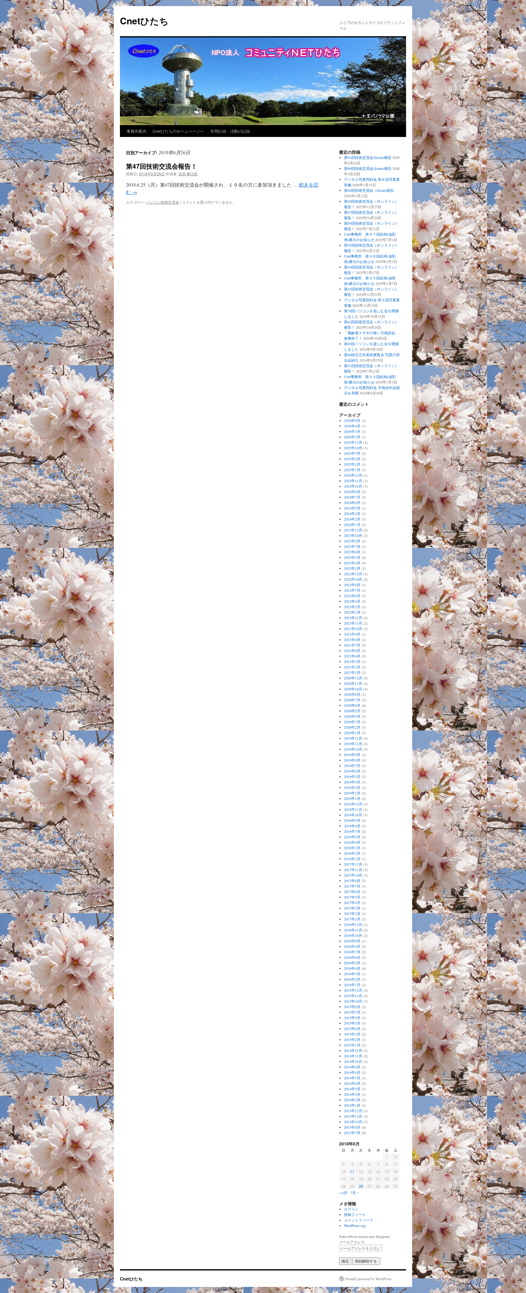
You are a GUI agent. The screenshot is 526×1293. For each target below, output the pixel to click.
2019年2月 (352, 792)
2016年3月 (352, 973)
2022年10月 (353, 579)
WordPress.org (355, 1225)
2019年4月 (352, 782)
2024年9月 (352, 491)
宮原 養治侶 (188, 173)
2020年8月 (352, 694)
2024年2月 (352, 519)
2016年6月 (352, 957)
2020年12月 (353, 677)
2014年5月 (352, 1088)
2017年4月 (352, 902)
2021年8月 (352, 639)
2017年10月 (353, 875)
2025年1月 (352, 469)
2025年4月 (352, 458)
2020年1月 (352, 732)
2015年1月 (352, 1044)
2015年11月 (353, 995)
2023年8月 (352, 540)
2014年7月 (352, 1077)
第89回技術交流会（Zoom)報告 (369, 190)
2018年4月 (352, 842)
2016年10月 (353, 935)
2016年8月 (352, 946)
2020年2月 (352, 727)
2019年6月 (352, 771)
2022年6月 (352, 595)
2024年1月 (352, 524)
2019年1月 (352, 798)
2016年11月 (353, 929)
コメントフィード (358, 1220)
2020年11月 (353, 683)
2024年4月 (352, 513)
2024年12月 (353, 475)
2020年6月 (352, 705)
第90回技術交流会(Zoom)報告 (367, 168)
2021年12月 (353, 617)
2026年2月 (352, 436)
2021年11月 (353, 623)
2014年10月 (353, 1061)
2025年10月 (353, 447)
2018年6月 (352, 836)
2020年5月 (352, 710)
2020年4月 (352, 716)
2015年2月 (352, 1039)
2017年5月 (352, 897)
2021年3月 (352, 661)
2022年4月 (352, 601)
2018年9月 (352, 820)
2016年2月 (352, 979)
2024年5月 (352, 508)
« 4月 (343, 1192)
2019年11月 (353, 743)
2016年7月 (352, 951)
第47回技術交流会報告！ (161, 165)
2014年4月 (352, 1094)
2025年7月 (352, 453)
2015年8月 (352, 1006)
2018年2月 (352, 853)
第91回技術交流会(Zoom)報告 (367, 157)
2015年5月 (352, 1023)
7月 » (354, 1192)
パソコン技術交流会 (162, 202)
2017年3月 (352, 908)
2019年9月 (352, 754)
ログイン (351, 1209)
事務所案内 (136, 131)
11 (352, 1171)
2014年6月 (352, 1083)
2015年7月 (352, 1012)
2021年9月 (352, 634)
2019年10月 (353, 749)
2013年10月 (353, 1121)
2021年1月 (352, 672)
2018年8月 (352, 825)
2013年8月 (352, 1127)
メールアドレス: (352, 1241)
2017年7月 (352, 886)
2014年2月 (352, 1099)
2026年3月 (352, 431)
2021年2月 (352, 666)
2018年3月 (352, 847)
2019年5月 (352, 776)
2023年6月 (352, 551)
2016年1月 (352, 984)
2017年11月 (353, 869)
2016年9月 (352, 940)
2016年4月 (352, 968)
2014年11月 (353, 1055)
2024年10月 (353, 486)
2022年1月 (352, 612)
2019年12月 (353, 738)
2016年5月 (352, 962)
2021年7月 (352, 645)
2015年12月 (353, 990)
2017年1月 (352, 918)
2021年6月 (352, 650)
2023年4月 (352, 562)
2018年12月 (353, 803)
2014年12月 (353, 1050)
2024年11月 (353, 480)
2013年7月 (352, 1132)
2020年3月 (352, 721)
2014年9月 (352, 1066)
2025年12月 (353, 442)
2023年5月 (352, 557)
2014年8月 (352, 1072)
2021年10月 (353, 628)
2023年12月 (353, 529)
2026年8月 (352, 420)
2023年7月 (352, 546)
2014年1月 (352, 1105)
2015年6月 (352, 1017)
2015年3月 (352, 1034)
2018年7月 (352, 831)
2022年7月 (352, 590)
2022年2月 (352, 606)
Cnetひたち (144, 20)
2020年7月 (352, 699)
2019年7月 (352, 765)
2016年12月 (353, 924)
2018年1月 (352, 858)
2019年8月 (352, 760)
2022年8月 (352, 584)
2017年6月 (352, 891)
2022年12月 (353, 573)
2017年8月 (352, 880)
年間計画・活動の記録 (230, 131)
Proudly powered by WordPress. (368, 1278)
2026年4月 (352, 425)
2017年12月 (353, 864)
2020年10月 (353, 688)
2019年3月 (352, 787)
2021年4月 (352, 656)
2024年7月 (352, 497)
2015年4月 (352, 1028)
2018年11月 (353, 809)
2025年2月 (352, 464)
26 (361, 1186)
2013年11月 (353, 1116)
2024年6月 (352, 502)
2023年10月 (353, 535)
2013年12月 (353, 1110)
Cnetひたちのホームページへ (178, 131)
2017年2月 (352, 913)
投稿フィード (355, 1214)
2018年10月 (353, 814)
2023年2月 (352, 568)
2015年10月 (353, 1001)
